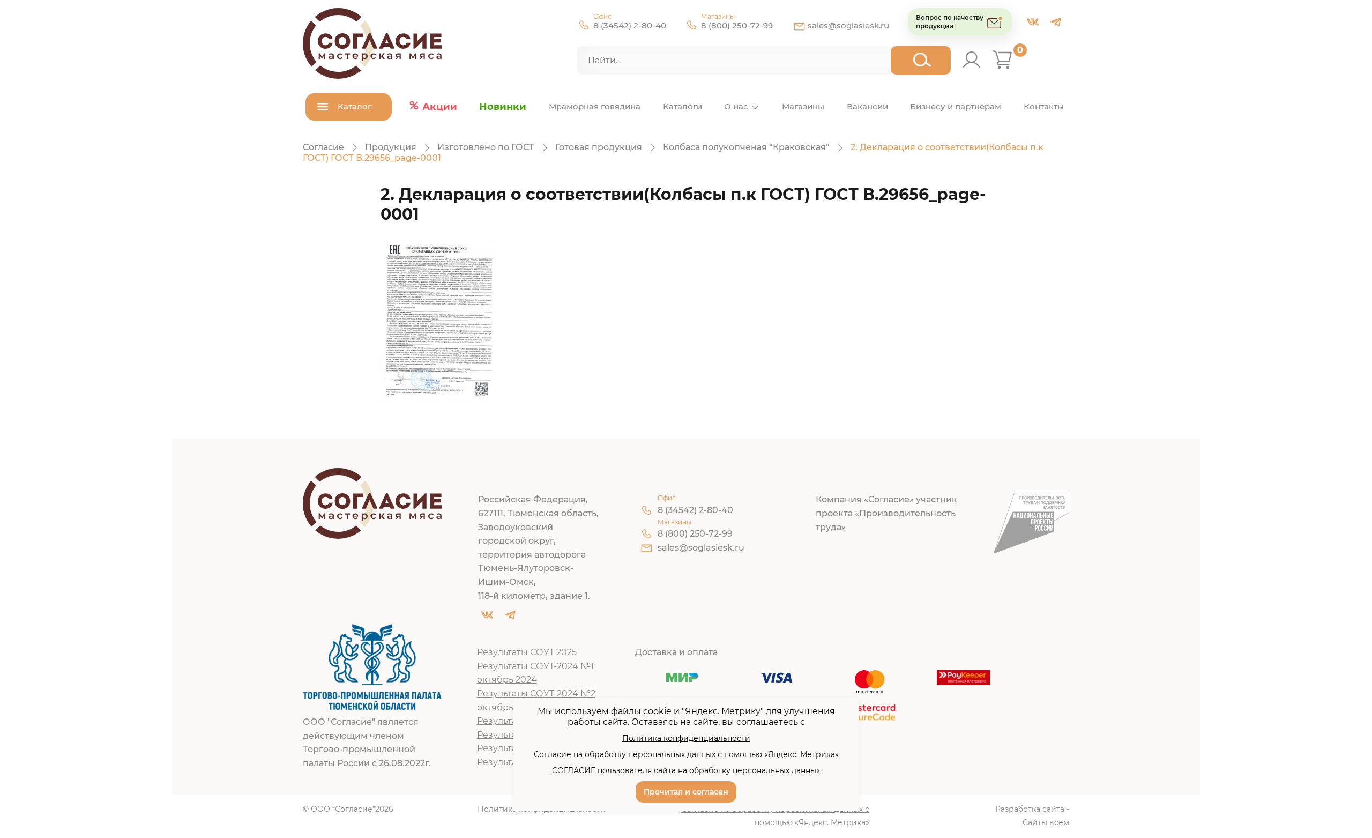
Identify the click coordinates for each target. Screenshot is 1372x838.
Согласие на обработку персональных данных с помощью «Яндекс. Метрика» (775, 816)
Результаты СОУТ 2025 (527, 652)
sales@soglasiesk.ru (848, 25)
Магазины (803, 106)
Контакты (1044, 106)
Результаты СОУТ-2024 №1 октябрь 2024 (535, 673)
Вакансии (867, 106)
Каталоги (682, 106)
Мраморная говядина (594, 106)
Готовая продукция (598, 147)
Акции (439, 107)
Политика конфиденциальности (686, 738)
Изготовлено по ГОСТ (485, 147)
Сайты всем (1046, 822)
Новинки (502, 107)
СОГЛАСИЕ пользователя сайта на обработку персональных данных (686, 770)
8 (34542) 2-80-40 (629, 25)
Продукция (390, 147)
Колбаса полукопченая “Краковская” (746, 147)
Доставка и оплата (676, 652)
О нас (736, 106)
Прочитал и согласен (686, 792)
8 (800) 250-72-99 (737, 25)
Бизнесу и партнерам (955, 106)
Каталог (354, 106)
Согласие (323, 147)
